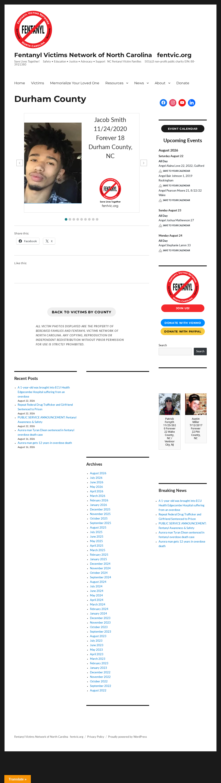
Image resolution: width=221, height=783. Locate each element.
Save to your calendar (176, 171)
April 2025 (96, 545)
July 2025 (96, 532)
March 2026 (97, 496)
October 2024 (99, 573)
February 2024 (99, 609)
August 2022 (98, 690)
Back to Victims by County (81, 312)
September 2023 (100, 631)
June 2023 (96, 645)
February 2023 (99, 663)
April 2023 (96, 654)
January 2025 (98, 559)
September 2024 (100, 577)
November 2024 (100, 568)
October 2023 (99, 627)
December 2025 (100, 509)
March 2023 (97, 659)
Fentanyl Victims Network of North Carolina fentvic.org (103, 55)
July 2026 (96, 478)
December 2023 (100, 618)
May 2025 (96, 541)
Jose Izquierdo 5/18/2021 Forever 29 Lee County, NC (169, 428)
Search (163, 345)
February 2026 (99, 500)
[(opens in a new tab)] (113, 381)
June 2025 (96, 536)
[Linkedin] (191, 103)
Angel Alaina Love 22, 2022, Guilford (181, 166)
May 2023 (96, 650)
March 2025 (97, 550)
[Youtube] (182, 103)
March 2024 (97, 604)
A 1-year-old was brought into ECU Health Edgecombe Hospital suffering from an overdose (44, 392)
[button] (66, 219)
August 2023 (98, 636)
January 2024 (98, 613)
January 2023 (98, 668)
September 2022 (100, 686)
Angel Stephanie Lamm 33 (175, 245)
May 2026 (96, 487)
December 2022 (100, 672)
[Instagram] (173, 103)
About (160, 83)
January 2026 (98, 505)
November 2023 (100, 622)
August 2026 (98, 473)
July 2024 (96, 586)
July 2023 (96, 641)
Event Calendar (183, 128)
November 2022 (100, 677)
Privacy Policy (95, 737)
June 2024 (96, 591)
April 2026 (96, 491)
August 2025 (98, 527)
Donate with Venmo (182, 322)
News (139, 83)
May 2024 (96, 595)
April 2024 (96, 600)
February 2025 (99, 555)
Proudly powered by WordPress (127, 737)
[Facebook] (163, 103)
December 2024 (100, 564)
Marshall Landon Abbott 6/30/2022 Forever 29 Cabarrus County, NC (195, 431)
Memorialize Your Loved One (74, 83)
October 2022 (99, 681)
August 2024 (98, 582)
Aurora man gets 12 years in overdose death (45, 443)
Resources (114, 83)
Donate (182, 83)
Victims (37, 83)
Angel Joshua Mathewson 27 (176, 220)
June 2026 (96, 482)
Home (19, 83)
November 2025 (100, 514)
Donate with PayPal (182, 331)
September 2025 (100, 523)
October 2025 (99, 518)
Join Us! (183, 308)
